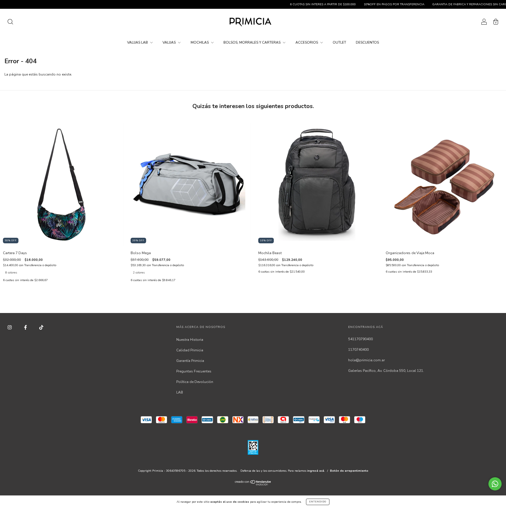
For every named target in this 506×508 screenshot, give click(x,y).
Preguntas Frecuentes (193, 371)
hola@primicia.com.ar (366, 360)
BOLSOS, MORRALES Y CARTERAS (252, 42)
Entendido (317, 501)
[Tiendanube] (253, 484)
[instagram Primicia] (10, 327)
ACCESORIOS (307, 42)
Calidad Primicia (189, 350)
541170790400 (360, 339)
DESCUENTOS (367, 42)
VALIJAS (170, 42)
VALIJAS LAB (138, 42)
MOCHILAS (200, 42)
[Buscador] (10, 22)
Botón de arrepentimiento (349, 471)
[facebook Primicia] (26, 327)
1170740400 (358, 349)
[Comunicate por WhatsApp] (495, 483)
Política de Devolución (194, 381)
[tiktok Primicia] (41, 327)
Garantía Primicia (190, 360)
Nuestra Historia (189, 339)
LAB (179, 392)
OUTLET (339, 42)
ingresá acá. (316, 471)
